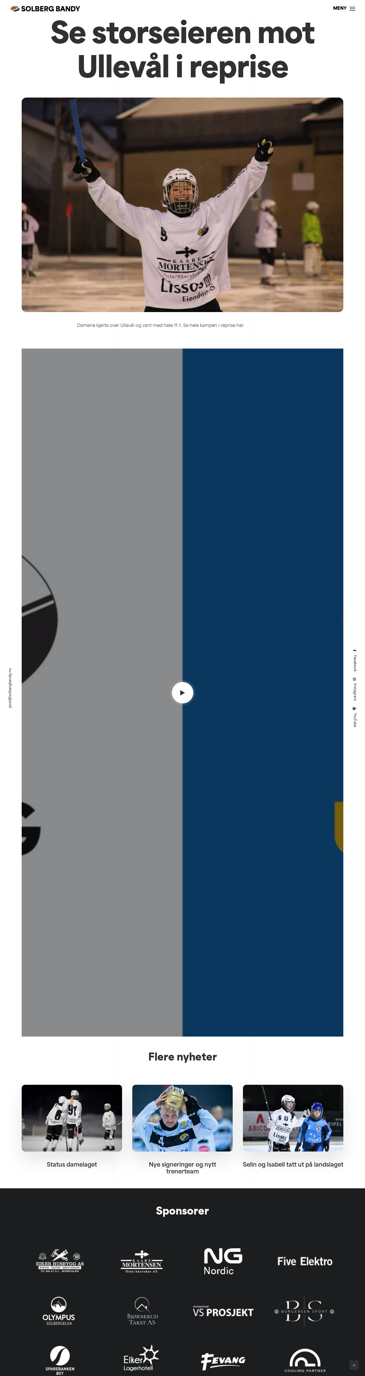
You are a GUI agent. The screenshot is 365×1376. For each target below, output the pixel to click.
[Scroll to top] (354, 1365)
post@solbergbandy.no (10, 688)
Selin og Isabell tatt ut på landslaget (293, 1165)
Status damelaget (72, 1165)
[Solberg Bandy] (45, 8)
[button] (182, 692)
